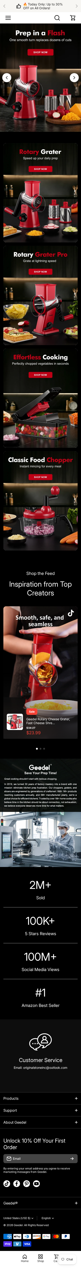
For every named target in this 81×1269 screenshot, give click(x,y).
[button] (5, 6)
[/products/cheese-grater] (40, 192)
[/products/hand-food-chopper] (40, 501)
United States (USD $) (16, 1218)
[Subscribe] (72, 1158)
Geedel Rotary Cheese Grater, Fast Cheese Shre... (48, 721)
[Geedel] (40, 18)
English (46, 1218)
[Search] (57, 18)
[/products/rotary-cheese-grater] (40, 295)
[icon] (71, 613)
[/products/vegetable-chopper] (40, 398)
